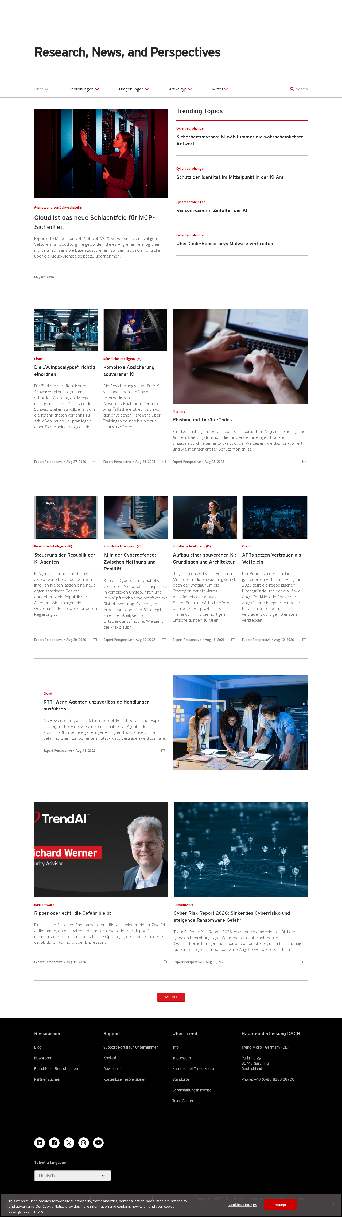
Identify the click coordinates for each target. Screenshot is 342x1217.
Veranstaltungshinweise (192, 1090)
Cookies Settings (242, 1204)
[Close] (333, 1204)
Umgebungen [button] (131, 89)
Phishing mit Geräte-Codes (202, 419)
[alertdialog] (171, 1205)
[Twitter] (69, 1142)
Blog (38, 1047)
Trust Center (183, 1101)
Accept (281, 1204)
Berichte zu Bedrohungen (56, 1069)
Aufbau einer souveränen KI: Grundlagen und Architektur (204, 558)
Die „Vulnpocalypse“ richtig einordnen (64, 370)
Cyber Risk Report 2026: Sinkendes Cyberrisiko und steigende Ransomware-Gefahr (232, 916)
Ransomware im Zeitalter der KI (211, 210)
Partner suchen (47, 1079)
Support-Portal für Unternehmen (131, 1047)
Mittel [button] (217, 89)
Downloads (112, 1068)
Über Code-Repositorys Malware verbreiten (224, 243)
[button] (72, 1175)
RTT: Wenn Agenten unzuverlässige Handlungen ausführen (97, 705)
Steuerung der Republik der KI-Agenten (64, 558)
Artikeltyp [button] (178, 89)
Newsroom (43, 1057)
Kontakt (109, 1058)
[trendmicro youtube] (98, 1142)
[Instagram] (83, 1142)
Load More (171, 997)
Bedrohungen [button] (81, 89)
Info (175, 1047)
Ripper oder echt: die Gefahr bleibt (72, 913)
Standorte (180, 1079)
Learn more (33, 1211)
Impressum (181, 1058)
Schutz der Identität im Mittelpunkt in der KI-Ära (230, 177)
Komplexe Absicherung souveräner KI (128, 370)
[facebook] (54, 1142)
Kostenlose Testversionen (124, 1079)
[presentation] (101, 154)
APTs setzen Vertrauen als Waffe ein (271, 558)
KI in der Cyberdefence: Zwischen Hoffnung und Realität (130, 562)
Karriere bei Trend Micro (193, 1069)
